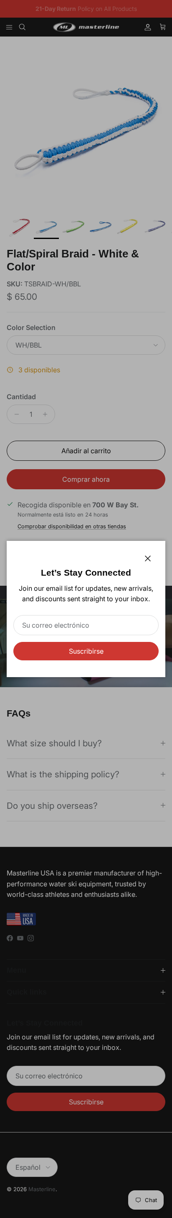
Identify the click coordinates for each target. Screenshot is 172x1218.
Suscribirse (86, 651)
